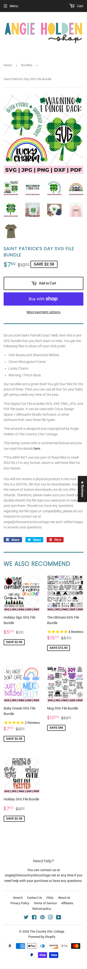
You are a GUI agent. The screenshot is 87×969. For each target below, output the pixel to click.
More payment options (43, 312)
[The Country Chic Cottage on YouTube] (58, 918)
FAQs (50, 897)
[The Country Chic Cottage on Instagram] (50, 918)
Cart (79, 6)
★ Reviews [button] (82, 489)
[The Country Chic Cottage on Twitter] (26, 918)
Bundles (26, 65)
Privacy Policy (19, 903)
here (37, 448)
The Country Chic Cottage (47, 931)
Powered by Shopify (41, 937)
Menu (14, 6)
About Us (64, 897)
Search (18, 897)
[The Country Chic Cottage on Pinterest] (42, 918)
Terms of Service (45, 903)
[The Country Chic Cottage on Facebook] (34, 918)
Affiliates (67, 903)
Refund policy (41, 908)
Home (8, 65)
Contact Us (34, 897)
